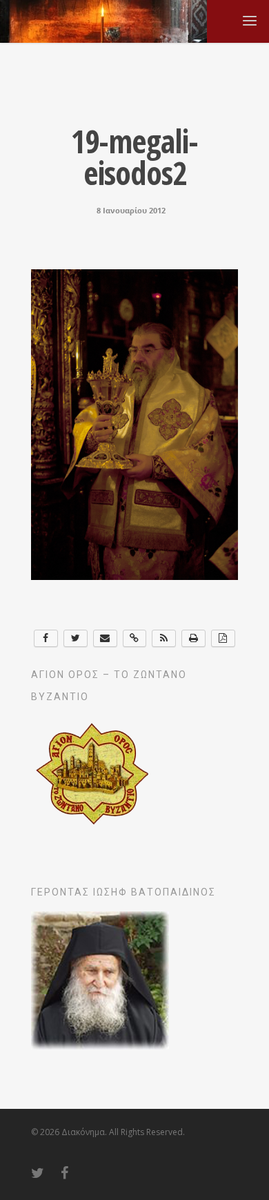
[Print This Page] (193, 638)
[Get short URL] (135, 638)
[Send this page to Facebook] (46, 638)
